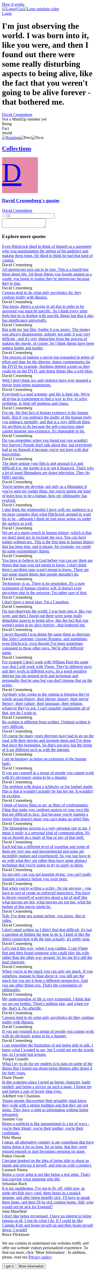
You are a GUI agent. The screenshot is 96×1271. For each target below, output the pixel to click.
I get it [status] (9, 1266)
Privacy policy (39, 1257)
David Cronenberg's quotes (30, 200)
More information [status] (31, 1266)
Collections (16, 148)
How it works (13, 4)
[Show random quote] (11, 137)
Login (7, 13)
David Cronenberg (17, 114)
